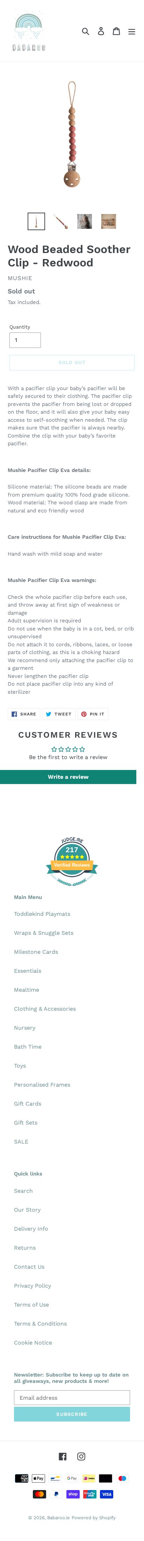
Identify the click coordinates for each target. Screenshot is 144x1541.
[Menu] (131, 31)
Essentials (27, 970)
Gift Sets (25, 1122)
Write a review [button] (68, 776)
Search (23, 1190)
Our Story (27, 1209)
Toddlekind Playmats (42, 914)
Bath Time (28, 1046)
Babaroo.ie (58, 1517)
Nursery (24, 1027)
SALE (21, 1141)
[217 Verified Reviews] (72, 889)
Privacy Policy (32, 1285)
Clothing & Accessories (45, 1008)
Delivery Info (31, 1228)
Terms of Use (31, 1304)
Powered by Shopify (94, 1517)
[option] (36, 221)
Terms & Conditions (40, 1323)
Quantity (19, 327)
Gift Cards (27, 1103)
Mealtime (26, 989)
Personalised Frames (42, 1084)
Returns (25, 1247)
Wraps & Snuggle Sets (43, 933)
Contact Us (29, 1266)
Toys (20, 1065)
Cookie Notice (33, 1342)
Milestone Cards (36, 951)
